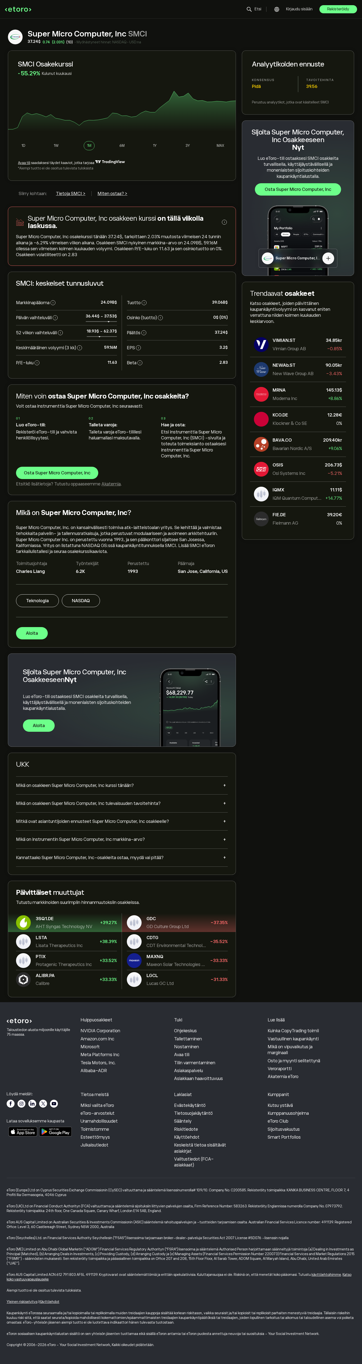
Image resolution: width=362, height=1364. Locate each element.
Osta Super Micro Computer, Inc (298, 189)
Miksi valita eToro (97, 1105)
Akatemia (111, 484)
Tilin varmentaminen (194, 1062)
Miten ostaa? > (112, 193)
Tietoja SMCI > (70, 193)
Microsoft (90, 1046)
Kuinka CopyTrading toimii (293, 1030)
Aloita (32, 633)
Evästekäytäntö (190, 1105)
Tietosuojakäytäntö (193, 1113)
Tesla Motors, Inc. (98, 1062)
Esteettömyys (95, 1137)
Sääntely (183, 1121)
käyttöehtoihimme (326, 1275)
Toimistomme (95, 1129)
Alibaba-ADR (94, 1070)
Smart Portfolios (284, 1137)
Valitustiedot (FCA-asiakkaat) (194, 1162)
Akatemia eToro (283, 1076)
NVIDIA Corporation (100, 1030)
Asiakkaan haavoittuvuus (198, 1078)
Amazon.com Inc (97, 1038)
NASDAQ (81, 600)
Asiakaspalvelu (188, 1070)
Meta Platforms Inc (100, 1054)
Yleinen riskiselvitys (22, 1302)
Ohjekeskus (185, 1030)
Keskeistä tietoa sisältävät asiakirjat (200, 1148)
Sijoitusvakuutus (284, 1129)
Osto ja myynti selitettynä (294, 1060)
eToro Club (278, 1121)
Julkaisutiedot (94, 1145)
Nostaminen (186, 1046)
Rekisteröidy (338, 9)
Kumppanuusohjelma (288, 1113)
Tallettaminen (188, 1038)
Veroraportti (280, 1068)
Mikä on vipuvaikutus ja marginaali (290, 1049)
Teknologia (37, 600)
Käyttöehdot (186, 1137)
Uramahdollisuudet (99, 1121)
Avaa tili (24, 163)
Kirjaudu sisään (299, 9)
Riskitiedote (186, 1129)
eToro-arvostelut (98, 1113)
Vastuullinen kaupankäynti (293, 1038)
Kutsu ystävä (280, 1105)
